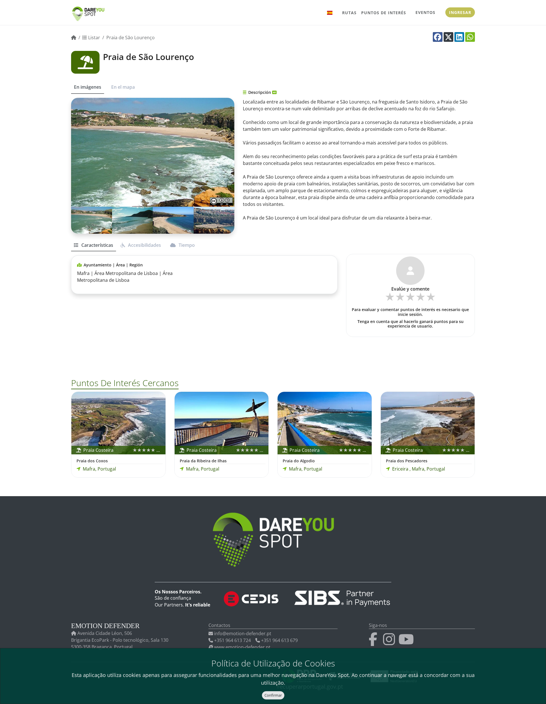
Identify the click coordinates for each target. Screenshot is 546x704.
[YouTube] (407, 642)
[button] (330, 13)
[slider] (410, 299)
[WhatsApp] (470, 37)
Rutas (349, 12)
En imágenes (87, 87)
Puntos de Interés (383, 12)
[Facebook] (437, 37)
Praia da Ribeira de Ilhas (203, 460)
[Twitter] (448, 37)
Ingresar (460, 12)
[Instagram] (390, 642)
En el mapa (123, 87)
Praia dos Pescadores (406, 460)
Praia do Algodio (299, 460)
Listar (93, 37)
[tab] (93, 247)
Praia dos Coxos (92, 460)
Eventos (425, 12)
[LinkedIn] (459, 37)
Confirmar (273, 695)
